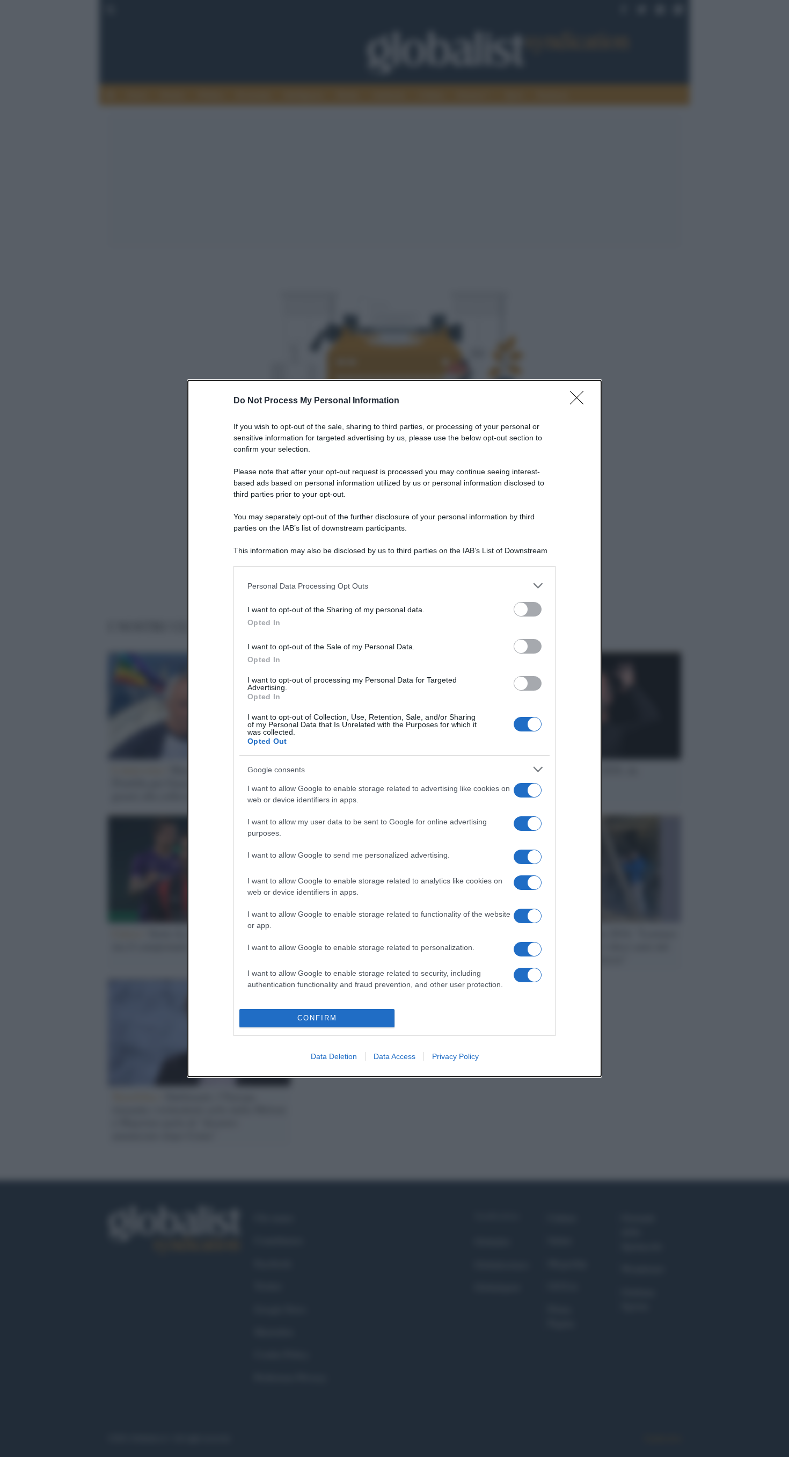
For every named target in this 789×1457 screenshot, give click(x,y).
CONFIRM (317, 1018)
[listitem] (394, 585)
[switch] (528, 609)
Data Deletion (334, 1056)
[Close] (580, 401)
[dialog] (394, 728)
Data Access (394, 1056)
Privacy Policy (455, 1056)
